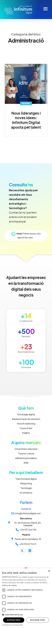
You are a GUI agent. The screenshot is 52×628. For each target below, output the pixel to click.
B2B (26, 462)
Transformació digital (26, 479)
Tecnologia (26, 488)
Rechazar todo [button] (37, 620)
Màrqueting (26, 483)
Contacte (26, 508)
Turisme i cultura (26, 453)
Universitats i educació (26, 449)
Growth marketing (26, 423)
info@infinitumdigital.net (27, 513)
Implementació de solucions (26, 419)
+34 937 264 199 (28, 529)
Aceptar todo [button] (13, 620)
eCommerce (26, 492)
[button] (26, 614)
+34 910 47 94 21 (27, 544)
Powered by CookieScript (12, 625)
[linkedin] (30, 551)
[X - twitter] (22, 551)
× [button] (49, 571)
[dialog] (26, 598)
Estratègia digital (26, 414)
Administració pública (26, 458)
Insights (26, 432)
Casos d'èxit (26, 428)
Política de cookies (9, 585)
